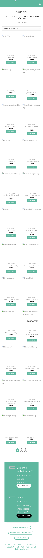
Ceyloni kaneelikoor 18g (11, 126)
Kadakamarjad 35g (32, 161)
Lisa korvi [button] (11, 63)
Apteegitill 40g (32, 57)
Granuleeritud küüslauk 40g (32, 127)
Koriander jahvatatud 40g (32, 231)
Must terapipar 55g (11, 437)
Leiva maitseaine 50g (11, 299)
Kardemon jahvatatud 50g (11, 196)
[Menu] (3, 3)
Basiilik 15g (11, 91)
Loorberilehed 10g (32, 299)
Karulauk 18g (11, 230)
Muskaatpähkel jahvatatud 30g (11, 402)
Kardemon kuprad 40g (32, 195)
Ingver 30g (11, 161)
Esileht (7, 16)
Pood (16, 16)
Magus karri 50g (11, 333)
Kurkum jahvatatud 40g (32, 266)
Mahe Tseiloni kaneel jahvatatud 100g (32, 334)
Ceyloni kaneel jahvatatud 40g (32, 92)
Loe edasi (32, 340)
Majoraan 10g (11, 368)
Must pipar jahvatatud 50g (32, 402)
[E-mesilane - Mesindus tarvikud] (21, 3)
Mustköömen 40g (32, 437)
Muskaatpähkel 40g (32, 368)
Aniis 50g (11, 57)
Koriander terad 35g (11, 266)
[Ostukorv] (40, 3)
